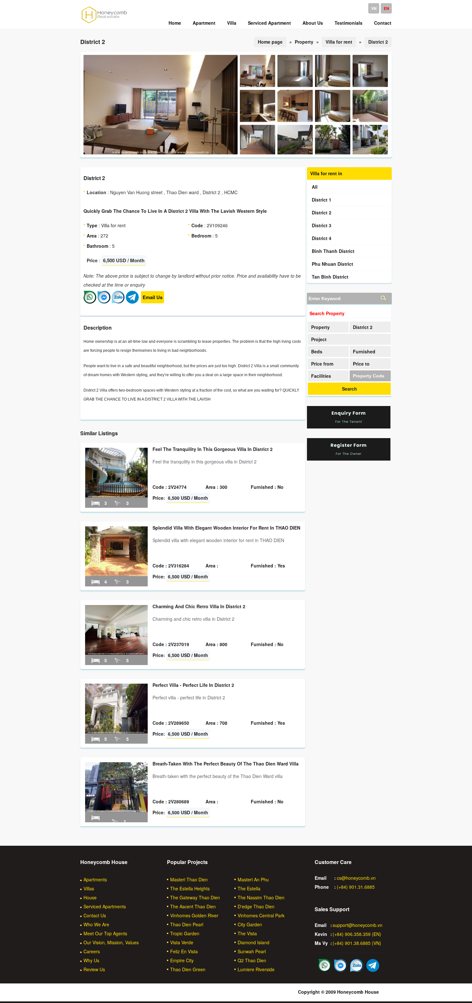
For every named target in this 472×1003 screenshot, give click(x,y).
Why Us (91, 960)
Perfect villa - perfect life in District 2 (193, 685)
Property (320, 327)
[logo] (104, 23)
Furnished (364, 351)
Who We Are (96, 924)
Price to (361, 363)
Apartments (95, 879)
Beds (316, 351)
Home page (270, 42)
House (90, 897)
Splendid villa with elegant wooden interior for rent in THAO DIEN (226, 527)
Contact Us (94, 915)
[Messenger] (104, 301)
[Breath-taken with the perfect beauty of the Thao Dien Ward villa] (116, 810)
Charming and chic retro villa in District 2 (199, 606)
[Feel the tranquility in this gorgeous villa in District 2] (116, 495)
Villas (88, 888)
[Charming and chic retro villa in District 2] (116, 653)
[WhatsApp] (89, 301)
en (386, 8)
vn (374, 8)
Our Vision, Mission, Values (111, 942)
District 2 (378, 42)
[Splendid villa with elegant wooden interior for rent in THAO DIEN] (116, 574)
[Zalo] (118, 301)
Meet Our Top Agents (105, 933)
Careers (91, 951)
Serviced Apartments (104, 906)
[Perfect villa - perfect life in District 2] (116, 731)
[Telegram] (132, 301)
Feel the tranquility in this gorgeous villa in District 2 (213, 449)
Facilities (321, 376)
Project (319, 339)
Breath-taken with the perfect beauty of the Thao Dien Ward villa (226, 763)
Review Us (94, 969)
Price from (322, 363)
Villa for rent (339, 42)
